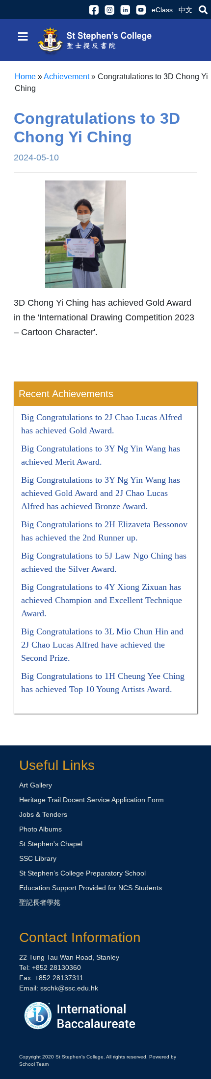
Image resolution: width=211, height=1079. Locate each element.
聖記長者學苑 (39, 902)
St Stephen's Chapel (50, 844)
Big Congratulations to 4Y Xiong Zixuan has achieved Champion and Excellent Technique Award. (101, 600)
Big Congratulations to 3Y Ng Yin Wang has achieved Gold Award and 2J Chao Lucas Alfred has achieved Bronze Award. (100, 493)
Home (25, 76)
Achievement (66, 76)
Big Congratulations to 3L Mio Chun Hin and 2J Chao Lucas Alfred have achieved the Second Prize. (102, 645)
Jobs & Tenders (43, 814)
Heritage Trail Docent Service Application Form (91, 800)
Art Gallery (35, 785)
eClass (162, 10)
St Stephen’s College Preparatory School (82, 873)
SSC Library (37, 858)
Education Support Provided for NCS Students (90, 888)
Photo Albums (40, 829)
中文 (185, 10)
